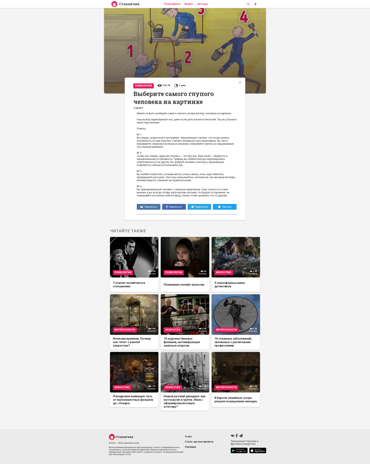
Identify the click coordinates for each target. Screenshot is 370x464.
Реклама (190, 446)
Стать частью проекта (199, 441)
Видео (189, 4)
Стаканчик (129, 4)
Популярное (172, 4)
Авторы (202, 4)
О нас (188, 436)
